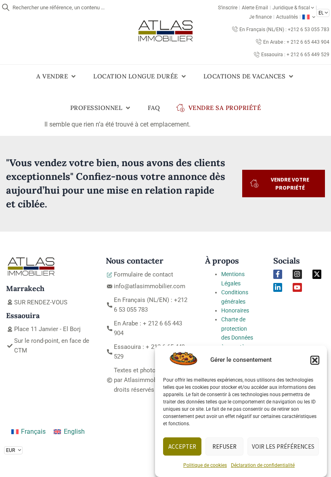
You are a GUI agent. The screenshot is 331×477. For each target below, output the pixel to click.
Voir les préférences (283, 446)
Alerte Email (255, 8)
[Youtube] (297, 287)
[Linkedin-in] (277, 287)
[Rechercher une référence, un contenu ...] (5, 7)
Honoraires (235, 310)
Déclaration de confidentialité (263, 465)
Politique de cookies (205, 465)
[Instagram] (297, 274)
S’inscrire (227, 8)
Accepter (182, 446)
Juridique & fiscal (291, 8)
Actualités (287, 17)
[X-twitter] (316, 274)
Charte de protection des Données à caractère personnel (237, 337)
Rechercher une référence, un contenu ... (59, 7)
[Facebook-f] (277, 274)
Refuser (224, 446)
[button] (315, 360)
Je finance (260, 17)
